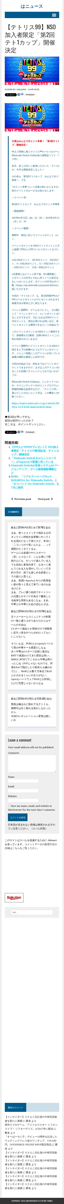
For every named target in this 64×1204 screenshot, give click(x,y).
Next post (44, 499)
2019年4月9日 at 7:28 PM (31, 527)
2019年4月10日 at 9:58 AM (31, 698)
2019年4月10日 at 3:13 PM (31, 611)
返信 (48, 527)
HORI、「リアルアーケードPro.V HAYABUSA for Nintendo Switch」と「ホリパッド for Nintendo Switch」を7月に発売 (35, 482)
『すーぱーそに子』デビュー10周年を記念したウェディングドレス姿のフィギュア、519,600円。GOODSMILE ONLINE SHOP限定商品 (31, 1140)
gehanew (21, 89)
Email (11, 786)
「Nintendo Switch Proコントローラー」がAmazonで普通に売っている (33, 460)
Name (11, 776)
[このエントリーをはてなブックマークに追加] (22, 94)
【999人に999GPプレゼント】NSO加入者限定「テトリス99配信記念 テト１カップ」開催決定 (35, 450)
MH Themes (48, 1201)
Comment (13, 753)
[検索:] (32, 912)
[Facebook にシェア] (19, 94)
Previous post (22, 499)
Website (12, 796)
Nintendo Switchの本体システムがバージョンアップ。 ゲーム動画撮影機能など (35, 469)
